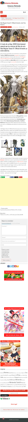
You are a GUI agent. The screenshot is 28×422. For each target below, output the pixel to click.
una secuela (13, 62)
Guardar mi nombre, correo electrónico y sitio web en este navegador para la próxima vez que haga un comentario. (6, 253)
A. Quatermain (15, 27)
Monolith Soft (2, 379)
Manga (16, 377)
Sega (14, 384)
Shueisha (20, 384)
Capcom (23, 372)
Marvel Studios (23, 377)
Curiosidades (10, 375)
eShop (18, 375)
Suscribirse (4, 395)
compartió (17, 55)
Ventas (18, 386)
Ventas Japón (21, 386)
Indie (1, 377)
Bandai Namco (11, 372)
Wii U (25, 386)
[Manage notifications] (3, 419)
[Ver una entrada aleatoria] (25, 12)
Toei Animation (13, 386)
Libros (9, 27)
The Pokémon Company (5, 386)
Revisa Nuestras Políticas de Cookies (14, 409)
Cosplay (1, 375)
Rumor (12, 384)
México (6, 379)
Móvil (8, 380)
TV (16, 386)
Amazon (2, 160)
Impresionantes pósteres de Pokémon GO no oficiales (10, 209)
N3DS (11, 380)
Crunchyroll (5, 375)
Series (16, 384)
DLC (15, 375)
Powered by (2, 397)
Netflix (14, 380)
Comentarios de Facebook (16, 223)
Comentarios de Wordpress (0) (6, 223)
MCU (26, 377)
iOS (10, 377)
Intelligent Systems (6, 377)
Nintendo (18, 379)
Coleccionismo (8, 18)
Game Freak (25, 375)
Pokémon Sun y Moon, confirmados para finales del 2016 (11, 214)
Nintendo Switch (15, 382)
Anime (6, 372)
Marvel (19, 377)
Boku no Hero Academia (18, 372)
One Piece (5, 384)
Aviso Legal (14, 404)
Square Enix (24, 384)
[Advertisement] (14, 192)
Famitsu (21, 375)
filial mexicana (20, 161)
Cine (26, 372)
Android (2, 372)
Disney (13, 375)
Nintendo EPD (6, 382)
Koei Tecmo (12, 377)
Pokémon (9, 384)
